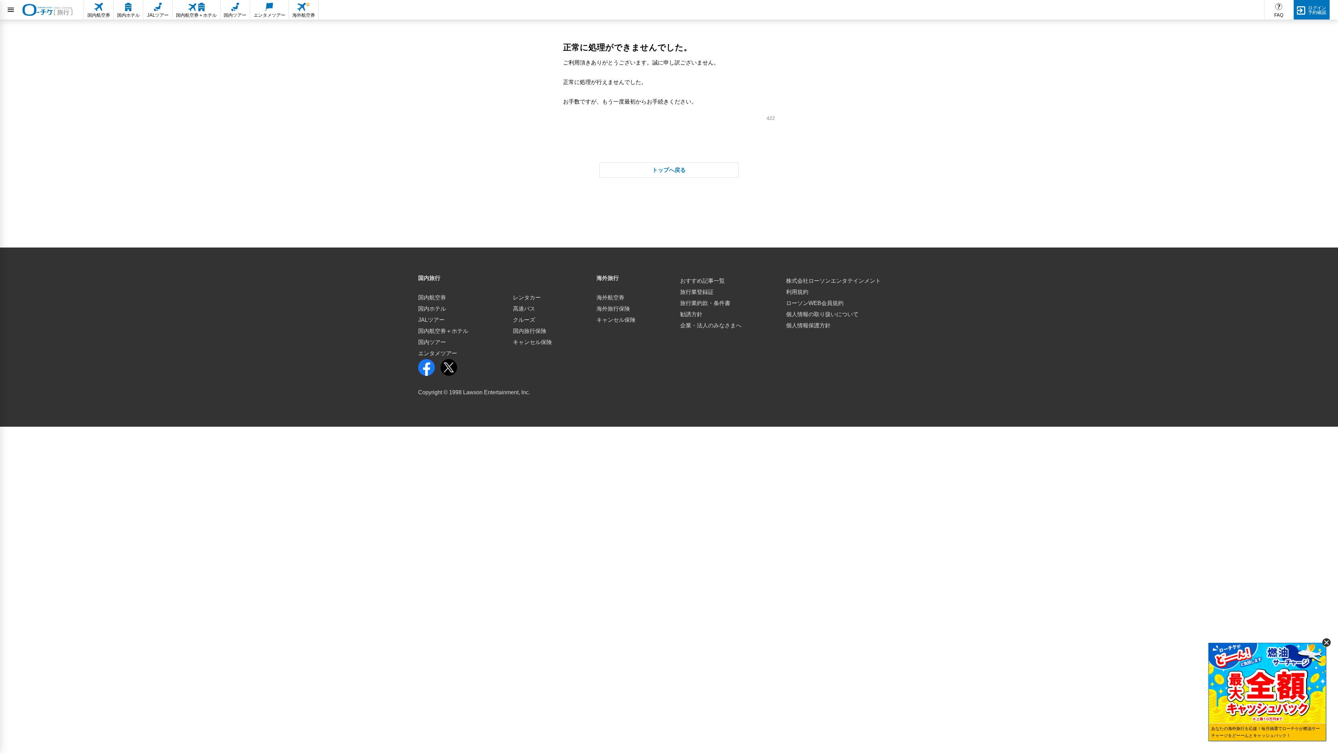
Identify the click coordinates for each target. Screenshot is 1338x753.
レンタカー (527, 298)
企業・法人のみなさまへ (710, 325)
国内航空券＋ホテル (443, 331)
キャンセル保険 (532, 342)
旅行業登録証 (697, 292)
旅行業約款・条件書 (705, 303)
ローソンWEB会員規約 (815, 303)
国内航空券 (432, 298)
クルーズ (524, 320)
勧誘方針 (691, 314)
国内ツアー (432, 342)
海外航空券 (610, 298)
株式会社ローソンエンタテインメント (833, 281)
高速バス (524, 309)
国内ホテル (432, 309)
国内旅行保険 (529, 331)
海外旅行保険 (613, 309)
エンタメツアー (437, 353)
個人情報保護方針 (808, 325)
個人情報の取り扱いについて (822, 314)
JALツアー (431, 320)
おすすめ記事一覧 (702, 281)
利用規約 (797, 292)
